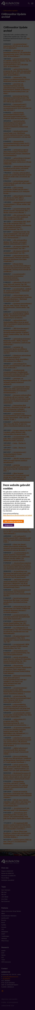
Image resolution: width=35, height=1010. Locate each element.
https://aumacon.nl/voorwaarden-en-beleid (17, 515)
